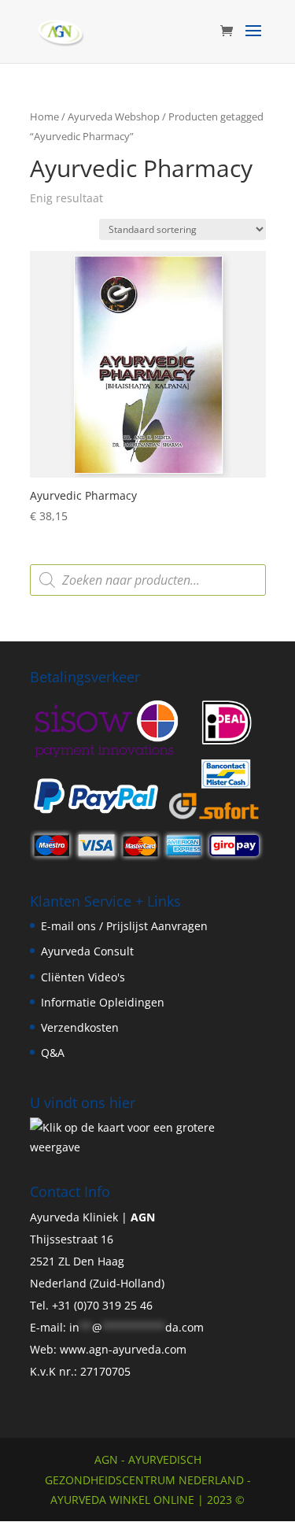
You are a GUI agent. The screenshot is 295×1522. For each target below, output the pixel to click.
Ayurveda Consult (87, 951)
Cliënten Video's (83, 977)
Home (44, 116)
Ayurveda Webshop (114, 116)
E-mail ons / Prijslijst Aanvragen (124, 925)
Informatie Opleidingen (102, 1002)
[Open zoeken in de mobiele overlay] (148, 580)
